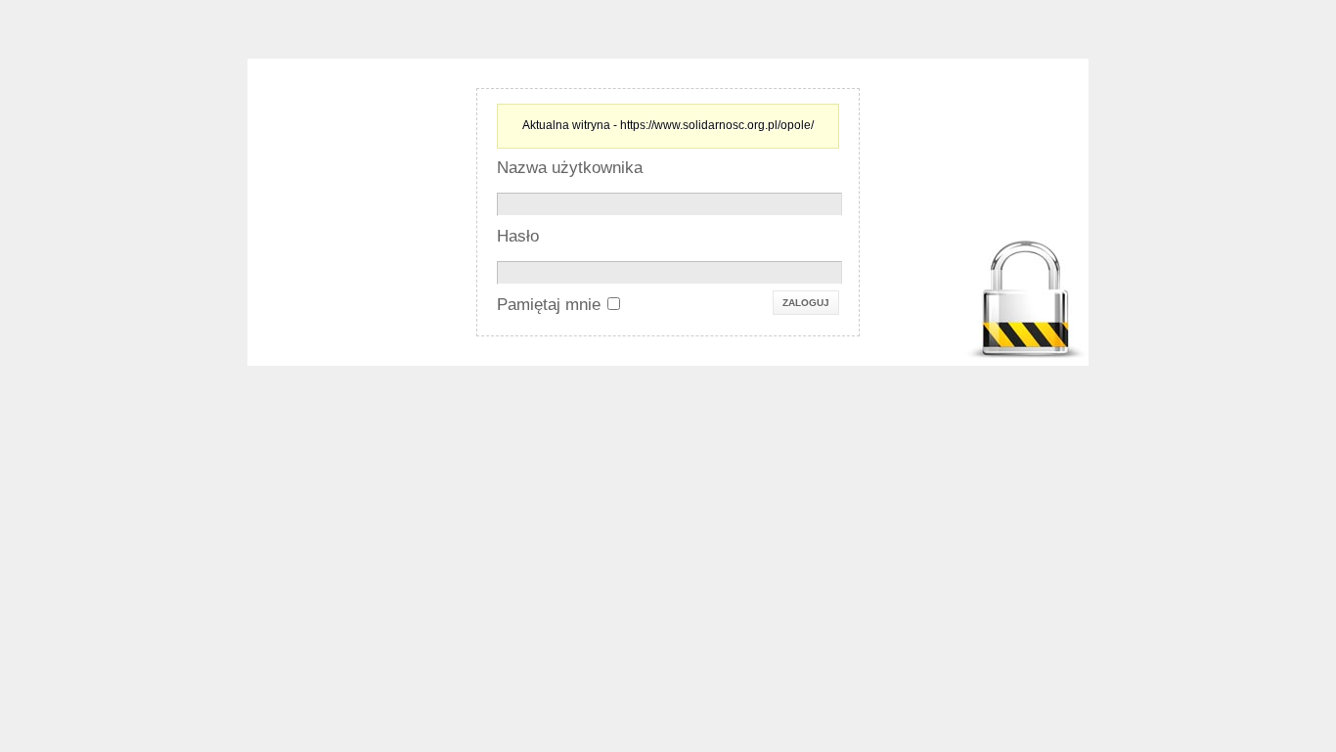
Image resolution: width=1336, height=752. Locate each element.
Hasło (518, 236)
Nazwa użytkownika (570, 167)
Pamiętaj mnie (549, 304)
